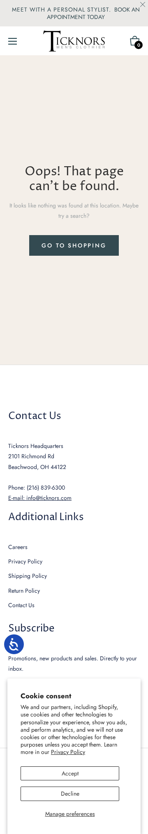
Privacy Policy (68, 752)
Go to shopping (74, 245)
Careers (18, 547)
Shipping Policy (27, 576)
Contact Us (21, 605)
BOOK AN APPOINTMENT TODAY (93, 13)
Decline (70, 793)
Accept (70, 773)
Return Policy (24, 591)
